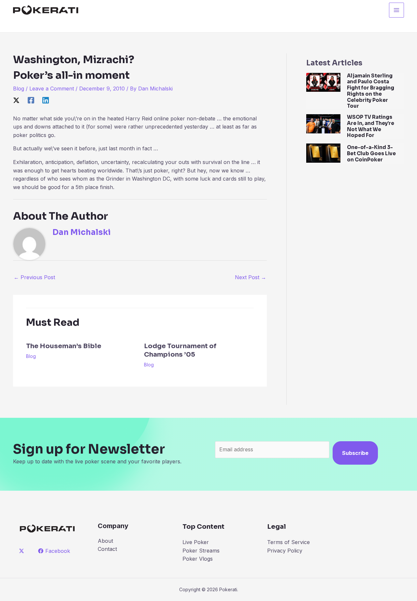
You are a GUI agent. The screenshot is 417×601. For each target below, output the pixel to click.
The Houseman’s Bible (63, 346)
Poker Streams (201, 550)
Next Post (250, 277)
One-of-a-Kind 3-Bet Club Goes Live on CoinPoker (371, 153)
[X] (16, 99)
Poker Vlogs (197, 558)
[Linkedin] (45, 99)
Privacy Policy (284, 550)
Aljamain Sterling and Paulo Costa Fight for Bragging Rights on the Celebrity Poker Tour (370, 91)
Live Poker (195, 542)
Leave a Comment (51, 88)
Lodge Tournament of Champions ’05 (180, 350)
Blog (18, 88)
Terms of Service (288, 542)
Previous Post (34, 277)
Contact (107, 549)
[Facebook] (31, 99)
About (105, 541)
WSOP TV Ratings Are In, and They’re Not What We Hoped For (370, 126)
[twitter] (22, 550)
